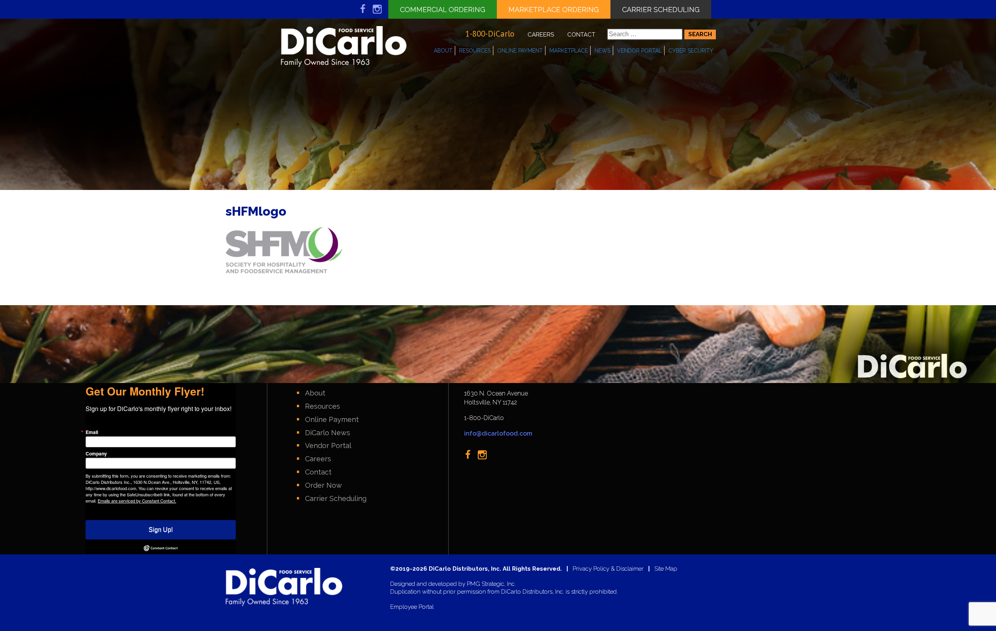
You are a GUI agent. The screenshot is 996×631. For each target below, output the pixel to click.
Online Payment (520, 50)
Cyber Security (690, 50)
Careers (541, 34)
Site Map (665, 569)
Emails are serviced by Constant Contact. (137, 500)
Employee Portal (412, 607)
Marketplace (568, 50)
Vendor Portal (639, 50)
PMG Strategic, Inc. (491, 584)
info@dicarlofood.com (498, 433)
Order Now (323, 485)
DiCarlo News (327, 433)
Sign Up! (161, 529)
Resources (475, 50)
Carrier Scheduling (661, 9)
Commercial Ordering (442, 9)
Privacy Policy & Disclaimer (608, 569)
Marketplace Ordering (554, 9)
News (602, 50)
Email (92, 432)
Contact (581, 34)
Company (96, 453)
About (443, 50)
